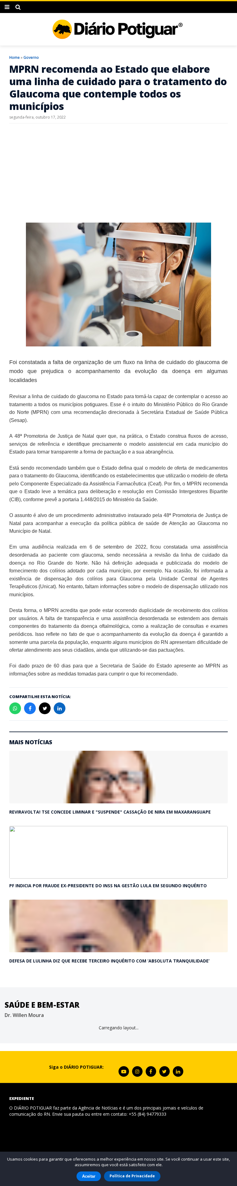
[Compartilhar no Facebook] (30, 708)
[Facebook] (151, 1071)
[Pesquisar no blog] (18, 7)
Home (14, 57)
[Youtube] (123, 1071)
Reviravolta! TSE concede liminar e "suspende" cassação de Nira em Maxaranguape (110, 812)
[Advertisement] (118, 173)
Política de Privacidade (132, 1176)
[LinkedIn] (178, 1071)
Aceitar (88, 1176)
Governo (31, 57)
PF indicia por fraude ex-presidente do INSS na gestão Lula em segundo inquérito (108, 885)
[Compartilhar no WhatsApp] (15, 708)
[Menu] (7, 7)
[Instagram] (137, 1071)
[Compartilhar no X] (45, 708)
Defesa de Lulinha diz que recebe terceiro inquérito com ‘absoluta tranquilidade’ (109, 961)
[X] (164, 1071)
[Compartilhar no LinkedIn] (59, 708)
